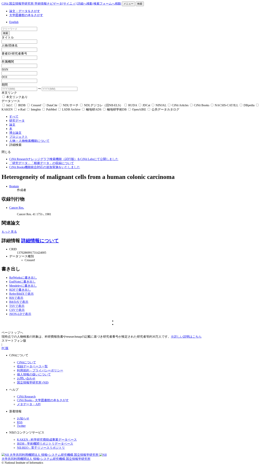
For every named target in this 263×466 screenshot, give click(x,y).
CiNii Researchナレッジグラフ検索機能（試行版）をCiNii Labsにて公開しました (63, 159)
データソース (11, 101)
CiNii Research (26, 396)
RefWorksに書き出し (23, 277)
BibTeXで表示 (18, 301)
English (13, 22)
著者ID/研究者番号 (14, 53)
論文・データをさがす (24, 11)
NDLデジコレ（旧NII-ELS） (103, 105)
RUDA (132, 105)
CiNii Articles (180, 105)
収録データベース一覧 (32, 366)
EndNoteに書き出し (22, 281)
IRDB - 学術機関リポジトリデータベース (45, 443)
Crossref (36, 105)
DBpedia (249, 105)
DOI (4, 77)
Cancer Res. (16, 207)
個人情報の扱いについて (34, 374)
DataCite (52, 105)
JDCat (146, 105)
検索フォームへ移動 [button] (107, 3)
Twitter (21, 425)
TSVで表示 (16, 305)
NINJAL (161, 105)
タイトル (8, 37)
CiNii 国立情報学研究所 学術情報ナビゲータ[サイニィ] (39, 3)
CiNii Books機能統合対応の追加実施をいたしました (44, 167)
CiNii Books (201, 105)
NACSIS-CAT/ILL (226, 105)
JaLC (9, 105)
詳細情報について (40, 240)
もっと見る (9, 231)
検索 (139, 3)
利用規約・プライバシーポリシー (40, 370)
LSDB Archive (71, 109)
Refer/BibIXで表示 (21, 293)
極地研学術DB (116, 109)
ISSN (5, 69)
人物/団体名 (10, 45)
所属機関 (8, 61)
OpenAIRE (139, 109)
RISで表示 (16, 297)
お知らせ (23, 418)
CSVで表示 (17, 309)
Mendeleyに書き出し (23, 285)
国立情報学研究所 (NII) (33, 382)
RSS (20, 422)
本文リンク (9, 92)
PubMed (51, 109)
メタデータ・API (28, 404)
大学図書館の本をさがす (26, 15)
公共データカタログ (165, 109)
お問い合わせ (26, 378)
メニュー (128, 3)
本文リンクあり (16, 97)
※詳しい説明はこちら (186, 336)
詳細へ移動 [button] (85, 3)
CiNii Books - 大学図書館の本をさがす (43, 400)
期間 (5, 84)
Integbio (36, 109)
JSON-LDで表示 (20, 314)
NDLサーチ (70, 105)
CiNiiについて (26, 362)
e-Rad (21, 109)
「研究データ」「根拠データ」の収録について (41, 163)
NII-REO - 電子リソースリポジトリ (41, 447)
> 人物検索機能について (32, 140)
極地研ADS (93, 109)
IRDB (21, 105)
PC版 (5, 348)
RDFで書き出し (20, 289)
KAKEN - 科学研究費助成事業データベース (47, 439)
